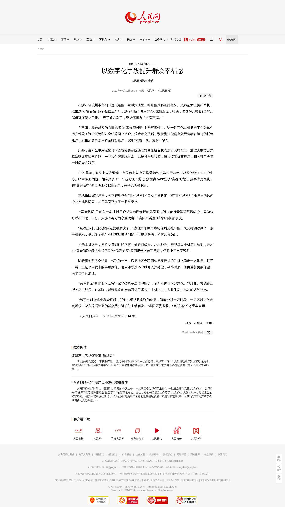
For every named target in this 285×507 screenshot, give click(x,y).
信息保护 (208, 454)
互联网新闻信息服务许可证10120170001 (95, 474)
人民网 (40, 49)
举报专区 (176, 39)
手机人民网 (117, 438)
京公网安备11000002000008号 (215, 480)
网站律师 (195, 454)
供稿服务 (154, 454)
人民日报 (78, 438)
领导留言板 (137, 438)
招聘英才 (113, 454)
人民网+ (98, 438)
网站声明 (181, 454)
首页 (39, 39)
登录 (234, 39)
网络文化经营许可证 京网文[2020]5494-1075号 (118, 480)
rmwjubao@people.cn (187, 467)
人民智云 (176, 438)
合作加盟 (140, 454)
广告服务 (126, 454)
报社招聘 (99, 454)
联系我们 (222, 454)
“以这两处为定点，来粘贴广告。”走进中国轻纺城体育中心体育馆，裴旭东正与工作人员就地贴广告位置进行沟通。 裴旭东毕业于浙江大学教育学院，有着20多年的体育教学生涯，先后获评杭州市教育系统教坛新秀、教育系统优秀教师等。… (141, 365)
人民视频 (157, 438)
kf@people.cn (112, 467)
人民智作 (196, 438)
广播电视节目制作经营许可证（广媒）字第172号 (185, 474)
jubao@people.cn (175, 461)
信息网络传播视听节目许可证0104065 (74, 480)
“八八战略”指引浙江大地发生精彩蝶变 (100, 382)
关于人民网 (84, 454)
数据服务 (167, 454)
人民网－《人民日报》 (159, 90)
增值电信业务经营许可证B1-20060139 (138, 474)
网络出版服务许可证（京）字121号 (161, 480)
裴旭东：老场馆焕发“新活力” (93, 355)
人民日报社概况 (66, 454)
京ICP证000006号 (190, 480)
